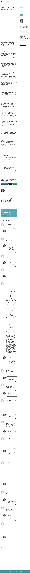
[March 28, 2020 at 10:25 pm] (15, 438)
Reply (14, 235)
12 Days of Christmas (23, 31)
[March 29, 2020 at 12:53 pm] (15, 377)
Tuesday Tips (22, 39)
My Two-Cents (6, 212)
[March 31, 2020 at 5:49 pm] (15, 523)
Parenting (21, 37)
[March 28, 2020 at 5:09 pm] (15, 421)
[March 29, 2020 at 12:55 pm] (15, 357)
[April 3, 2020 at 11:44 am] (15, 499)
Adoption (21, 35)
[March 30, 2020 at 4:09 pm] (15, 507)
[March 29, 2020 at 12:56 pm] (15, 245)
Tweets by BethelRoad (23, 46)
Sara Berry (9, 245)
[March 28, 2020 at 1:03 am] (15, 400)
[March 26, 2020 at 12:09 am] (15, 269)
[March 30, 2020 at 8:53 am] (15, 462)
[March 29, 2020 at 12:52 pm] (15, 450)
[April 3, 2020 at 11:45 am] (15, 515)
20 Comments (10, 214)
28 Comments (10, 9)
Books (25, 35)
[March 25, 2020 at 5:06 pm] (15, 224)
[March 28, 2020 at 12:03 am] (15, 384)
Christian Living (22, 36)
